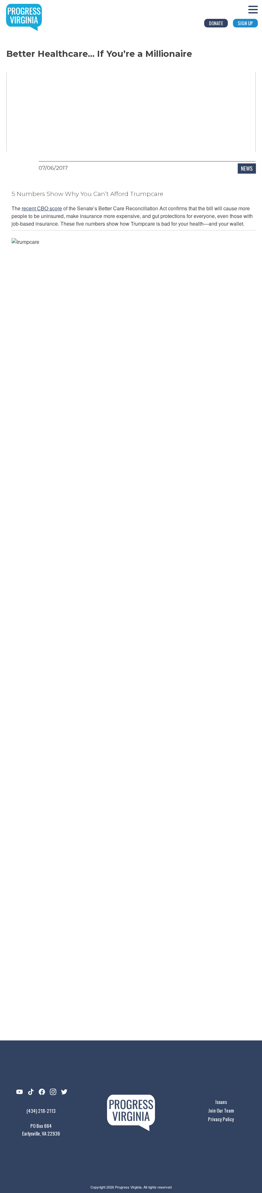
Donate (216, 22)
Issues (221, 1101)
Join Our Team (221, 1110)
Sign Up (245, 22)
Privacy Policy (221, 1118)
